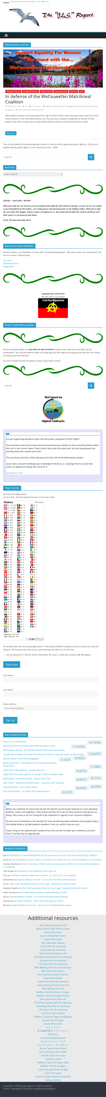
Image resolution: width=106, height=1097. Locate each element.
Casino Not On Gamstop (53, 946)
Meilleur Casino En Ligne (53, 1065)
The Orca (7, 260)
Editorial (73, 91)
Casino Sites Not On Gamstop (53, 981)
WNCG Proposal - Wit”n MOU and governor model (40, 901)
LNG (81, 91)
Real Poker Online (53, 978)
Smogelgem (9, 110)
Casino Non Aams (53, 932)
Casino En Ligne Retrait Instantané (53, 1076)
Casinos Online (53, 1080)
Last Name (8, 689)
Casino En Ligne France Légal (53, 1069)
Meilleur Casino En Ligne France (53, 995)
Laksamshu (79, 106)
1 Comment (36, 106)
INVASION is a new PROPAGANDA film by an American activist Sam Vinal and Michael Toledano (53, 855)
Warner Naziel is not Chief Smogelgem (21, 758)
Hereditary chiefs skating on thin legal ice (29, 2)
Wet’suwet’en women (36, 110)
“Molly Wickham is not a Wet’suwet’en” (20, 787)
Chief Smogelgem (67, 106)
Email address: (10, 704)
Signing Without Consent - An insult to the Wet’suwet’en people (47, 879)
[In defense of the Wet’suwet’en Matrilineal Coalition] (53, 51)
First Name (8, 675)
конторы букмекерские (53, 1037)
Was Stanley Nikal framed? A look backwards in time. (43, 892)
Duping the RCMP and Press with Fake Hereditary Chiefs (29, 746)
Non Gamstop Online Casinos (53, 974)
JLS (27, 106)
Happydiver (8, 266)
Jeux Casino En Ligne (53, 1020)
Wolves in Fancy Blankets (14, 741)
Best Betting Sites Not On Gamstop (53, 967)
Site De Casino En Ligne (53, 1055)
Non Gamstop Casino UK (53, 999)
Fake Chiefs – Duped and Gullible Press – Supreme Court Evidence (33, 783)
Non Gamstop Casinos (53, 942)
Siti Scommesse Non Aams (53, 1051)
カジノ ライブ (53, 1027)
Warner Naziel (21, 110)
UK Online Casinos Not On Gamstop (53, 956)
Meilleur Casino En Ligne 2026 (53, 1062)
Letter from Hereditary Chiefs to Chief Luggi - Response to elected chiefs (42, 884)
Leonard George (91, 106)
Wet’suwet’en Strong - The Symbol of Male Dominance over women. (34, 750)
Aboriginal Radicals (30, 91)
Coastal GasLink (61, 91)
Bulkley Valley (46, 91)
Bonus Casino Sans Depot (53, 1048)
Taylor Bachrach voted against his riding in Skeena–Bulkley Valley (33, 774)
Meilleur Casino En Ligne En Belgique (53, 1016)
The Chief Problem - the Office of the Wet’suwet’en (26, 791)
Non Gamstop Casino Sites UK (53, 985)
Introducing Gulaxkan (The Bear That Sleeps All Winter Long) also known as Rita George (43, 754)
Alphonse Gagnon (52, 106)
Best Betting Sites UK (53, 988)
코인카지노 (53, 1034)
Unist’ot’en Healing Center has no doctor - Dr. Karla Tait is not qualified (43, 875)
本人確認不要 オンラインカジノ (53, 1030)
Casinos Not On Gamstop (53, 960)
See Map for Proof (14, 473)
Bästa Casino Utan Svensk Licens (53, 928)
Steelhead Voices (11, 263)
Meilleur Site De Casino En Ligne (53, 992)
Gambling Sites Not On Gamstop (53, 1006)
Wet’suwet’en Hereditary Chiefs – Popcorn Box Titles (27, 778)
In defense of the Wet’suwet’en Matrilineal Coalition (48, 98)
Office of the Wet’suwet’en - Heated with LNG (23, 770)
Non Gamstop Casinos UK (53, 925)
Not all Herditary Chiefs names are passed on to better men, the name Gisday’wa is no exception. (57, 859)
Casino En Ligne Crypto (53, 1013)
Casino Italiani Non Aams (53, 935)
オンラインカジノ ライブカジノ (53, 1044)
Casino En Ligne (53, 1058)
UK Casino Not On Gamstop (53, 963)
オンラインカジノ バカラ (53, 1041)
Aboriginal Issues (13, 91)
